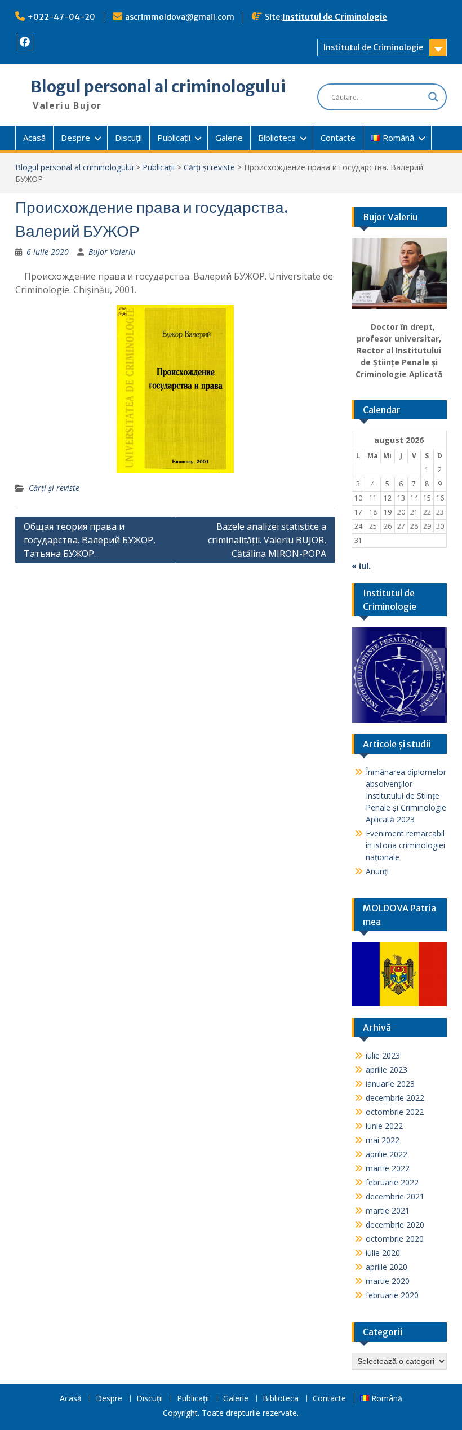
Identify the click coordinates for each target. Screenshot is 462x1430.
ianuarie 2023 (390, 1083)
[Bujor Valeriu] (399, 273)
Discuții (128, 137)
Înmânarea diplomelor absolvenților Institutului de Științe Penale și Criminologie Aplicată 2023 (406, 796)
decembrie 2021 (395, 1196)
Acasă (34, 137)
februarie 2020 (392, 1295)
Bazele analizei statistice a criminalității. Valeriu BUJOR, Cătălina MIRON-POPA (267, 540)
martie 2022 (388, 1168)
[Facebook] (25, 42)
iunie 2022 (384, 1126)
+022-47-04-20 (61, 17)
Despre (75, 137)
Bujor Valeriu (111, 251)
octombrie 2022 (395, 1111)
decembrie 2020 (395, 1224)
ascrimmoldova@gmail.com (179, 17)
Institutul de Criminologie (334, 17)
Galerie (229, 137)
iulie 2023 (383, 1055)
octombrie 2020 (395, 1238)
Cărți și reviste (209, 167)
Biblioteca (277, 137)
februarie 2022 (392, 1182)
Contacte (338, 137)
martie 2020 (388, 1281)
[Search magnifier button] (433, 97)
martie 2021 (388, 1210)
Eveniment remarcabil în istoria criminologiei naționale (405, 845)
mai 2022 (382, 1140)
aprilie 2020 (386, 1266)
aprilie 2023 (386, 1069)
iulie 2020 (383, 1252)
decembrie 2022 (395, 1097)
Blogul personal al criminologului (158, 87)
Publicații (173, 137)
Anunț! (377, 871)
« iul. (361, 565)
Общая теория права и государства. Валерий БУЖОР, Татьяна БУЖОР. (90, 540)
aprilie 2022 (386, 1154)
